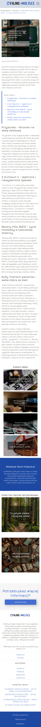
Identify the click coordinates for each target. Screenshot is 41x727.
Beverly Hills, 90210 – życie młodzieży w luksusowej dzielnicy (19, 111)
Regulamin (20, 724)
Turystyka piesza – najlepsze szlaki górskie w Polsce (20, 514)
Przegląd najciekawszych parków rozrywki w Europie (20, 446)
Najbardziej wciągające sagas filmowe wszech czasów (20, 380)
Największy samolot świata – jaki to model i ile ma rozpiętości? (20, 690)
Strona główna (6, 10)
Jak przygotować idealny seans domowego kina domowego (20, 402)
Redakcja (21, 655)
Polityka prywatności (20, 715)
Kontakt (20, 658)
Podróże (20, 672)
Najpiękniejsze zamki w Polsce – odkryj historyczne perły (20, 701)
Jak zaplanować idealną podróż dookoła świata (21, 555)
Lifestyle (20, 668)
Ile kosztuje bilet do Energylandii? (20, 705)
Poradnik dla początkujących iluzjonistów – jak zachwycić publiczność (20, 424)
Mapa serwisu (20, 719)
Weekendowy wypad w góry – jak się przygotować (20, 695)
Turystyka (20, 678)
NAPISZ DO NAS (20, 602)
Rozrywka (15, 10)
